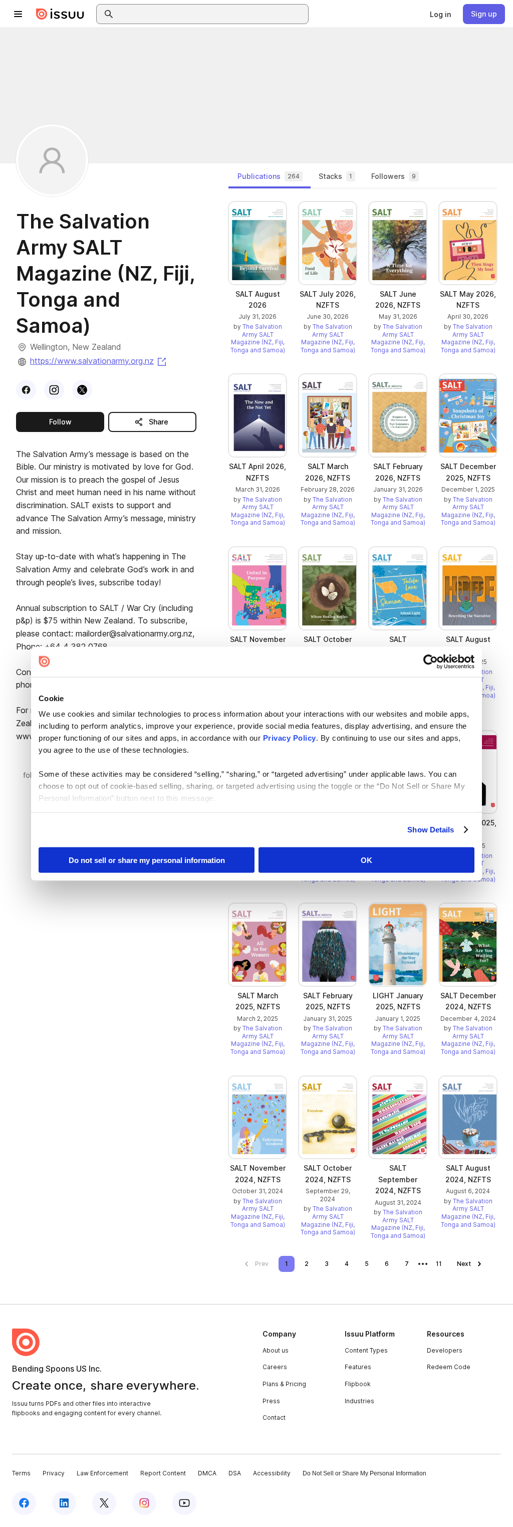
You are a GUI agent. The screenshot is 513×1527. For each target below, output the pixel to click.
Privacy (54, 1473)
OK (366, 859)
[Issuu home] (60, 14)
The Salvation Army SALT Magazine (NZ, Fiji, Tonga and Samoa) (257, 338)
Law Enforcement (102, 1473)
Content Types (366, 1350)
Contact (274, 1417)
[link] (440, 14)
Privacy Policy (289, 738)
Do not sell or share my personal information (147, 859)
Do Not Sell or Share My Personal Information (364, 1473)
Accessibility (272, 1473)
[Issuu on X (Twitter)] (104, 1503)
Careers (275, 1367)
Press (271, 1401)
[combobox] (211, 14)
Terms (21, 1473)
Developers (444, 1350)
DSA (234, 1473)
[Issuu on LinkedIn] (64, 1503)
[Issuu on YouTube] (184, 1503)
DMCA (207, 1473)
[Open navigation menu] (18, 14)
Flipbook (358, 1384)
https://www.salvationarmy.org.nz (99, 361)
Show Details (430, 829)
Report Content (163, 1473)
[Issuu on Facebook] (24, 1503)
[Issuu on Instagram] (144, 1503)
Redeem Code (448, 1367)
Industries (359, 1401)
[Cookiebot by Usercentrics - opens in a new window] (430, 661)
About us (276, 1350)
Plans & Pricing (284, 1384)
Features (358, 1367)
